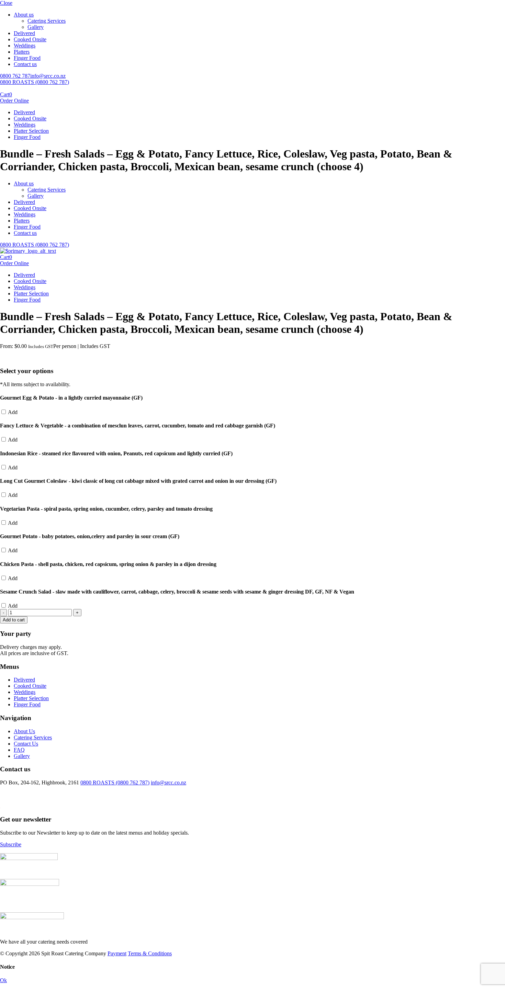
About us (24, 15)
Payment (117, 953)
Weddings (24, 45)
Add (12, 412)
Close (6, 3)
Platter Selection (31, 131)
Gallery (35, 27)
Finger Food (27, 58)
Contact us (25, 64)
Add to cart (14, 619)
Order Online (14, 101)
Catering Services (46, 21)
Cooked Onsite (30, 39)
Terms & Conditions (150, 953)
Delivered (24, 33)
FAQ (19, 750)
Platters (22, 52)
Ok (3, 980)
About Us (24, 731)
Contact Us (26, 744)
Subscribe (10, 844)
